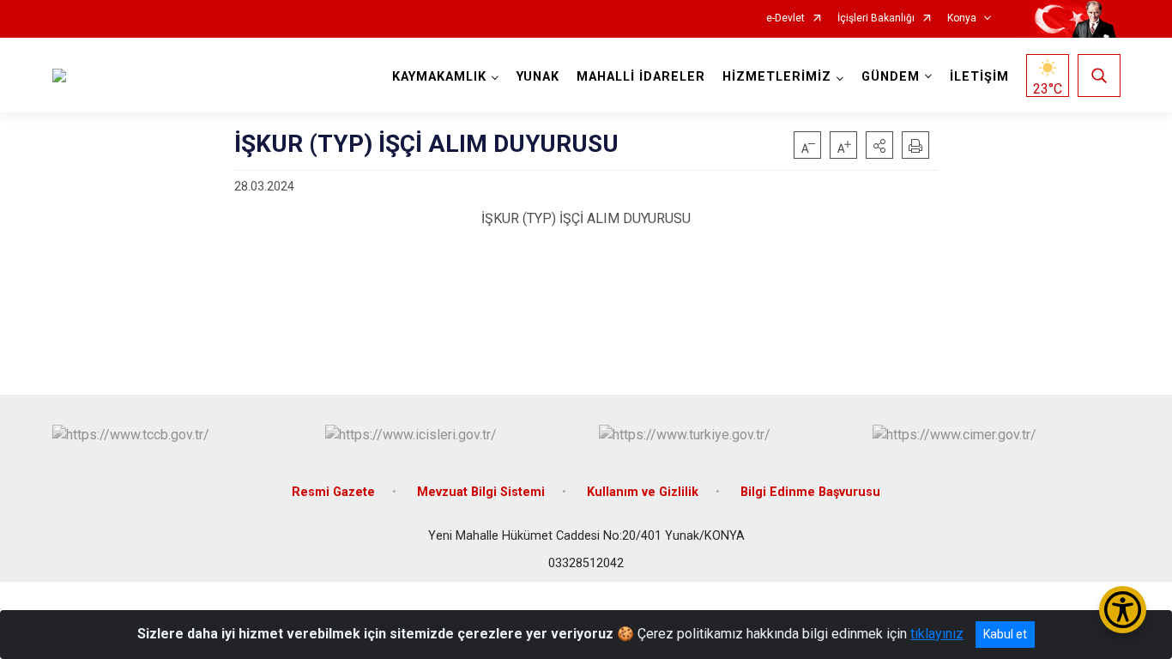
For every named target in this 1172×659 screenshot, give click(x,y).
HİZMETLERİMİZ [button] (776, 77)
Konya (961, 18)
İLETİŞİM (979, 77)
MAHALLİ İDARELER (641, 77)
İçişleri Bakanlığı (876, 18)
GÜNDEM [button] (890, 77)
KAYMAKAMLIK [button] (439, 77)
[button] (879, 145)
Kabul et (1005, 634)
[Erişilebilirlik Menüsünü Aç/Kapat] (1122, 609)
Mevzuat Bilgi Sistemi (481, 492)
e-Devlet (785, 18)
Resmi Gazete (333, 492)
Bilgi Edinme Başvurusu (810, 492)
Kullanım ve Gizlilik (642, 492)
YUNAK (538, 77)
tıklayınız (937, 634)
